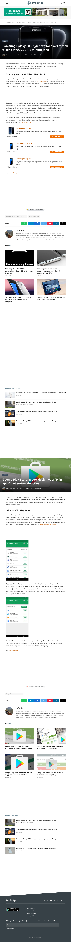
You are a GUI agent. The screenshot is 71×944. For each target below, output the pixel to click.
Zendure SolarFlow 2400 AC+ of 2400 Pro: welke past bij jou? (36, 402)
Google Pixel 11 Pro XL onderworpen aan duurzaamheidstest (36, 848)
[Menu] (7, 3)
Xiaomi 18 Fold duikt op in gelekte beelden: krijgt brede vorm (36, 411)
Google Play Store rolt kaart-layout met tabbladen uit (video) (50, 774)
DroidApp (7, 22)
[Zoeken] (64, 3)
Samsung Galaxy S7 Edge (25, 144)
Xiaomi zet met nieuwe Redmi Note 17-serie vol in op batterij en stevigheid (41, 393)
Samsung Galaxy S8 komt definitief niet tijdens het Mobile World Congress (18, 299)
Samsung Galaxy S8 (23, 128)
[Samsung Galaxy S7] (11, 164)
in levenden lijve (26, 122)
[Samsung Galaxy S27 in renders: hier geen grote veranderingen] (10, 423)
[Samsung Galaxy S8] (11, 134)
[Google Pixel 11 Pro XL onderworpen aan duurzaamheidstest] (10, 850)
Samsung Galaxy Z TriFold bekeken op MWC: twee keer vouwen (51, 298)
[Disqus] (35, 332)
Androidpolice (13, 650)
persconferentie (41, 81)
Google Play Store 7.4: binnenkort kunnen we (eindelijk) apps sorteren (18, 747)
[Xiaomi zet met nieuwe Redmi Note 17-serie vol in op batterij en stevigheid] (10, 395)
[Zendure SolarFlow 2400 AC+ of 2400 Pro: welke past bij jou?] (10, 404)
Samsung (23, 216)
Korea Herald (12, 173)
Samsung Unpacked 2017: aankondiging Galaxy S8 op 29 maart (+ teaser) (19, 271)
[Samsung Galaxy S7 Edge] (11, 149)
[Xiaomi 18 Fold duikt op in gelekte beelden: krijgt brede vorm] (10, 413)
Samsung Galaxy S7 (23, 159)
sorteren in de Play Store (47, 525)
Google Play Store (11, 694)
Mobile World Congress (12, 216)
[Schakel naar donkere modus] (61, 3)
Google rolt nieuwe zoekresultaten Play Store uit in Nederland (50, 747)
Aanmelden (10, 928)
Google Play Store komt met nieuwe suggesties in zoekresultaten (18, 774)
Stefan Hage (12, 55)
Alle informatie (56, 136)
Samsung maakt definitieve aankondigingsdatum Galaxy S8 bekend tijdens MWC (49, 271)
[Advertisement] (35, 95)
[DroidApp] (35, 3)
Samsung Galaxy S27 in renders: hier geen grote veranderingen (37, 421)
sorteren (20, 694)
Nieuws (13, 22)
